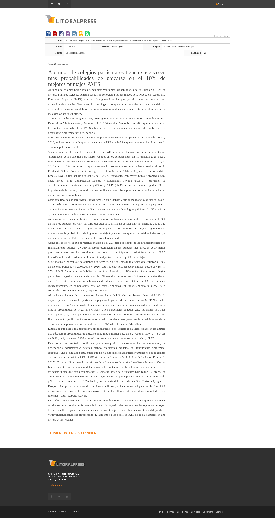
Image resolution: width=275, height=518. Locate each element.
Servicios (195, 511)
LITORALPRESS (76, 21)
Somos (170, 511)
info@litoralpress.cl (58, 485)
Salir (220, 4)
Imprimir (217, 36)
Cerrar (227, 36)
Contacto (220, 511)
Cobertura (208, 511)
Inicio (162, 511)
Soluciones (182, 511)
